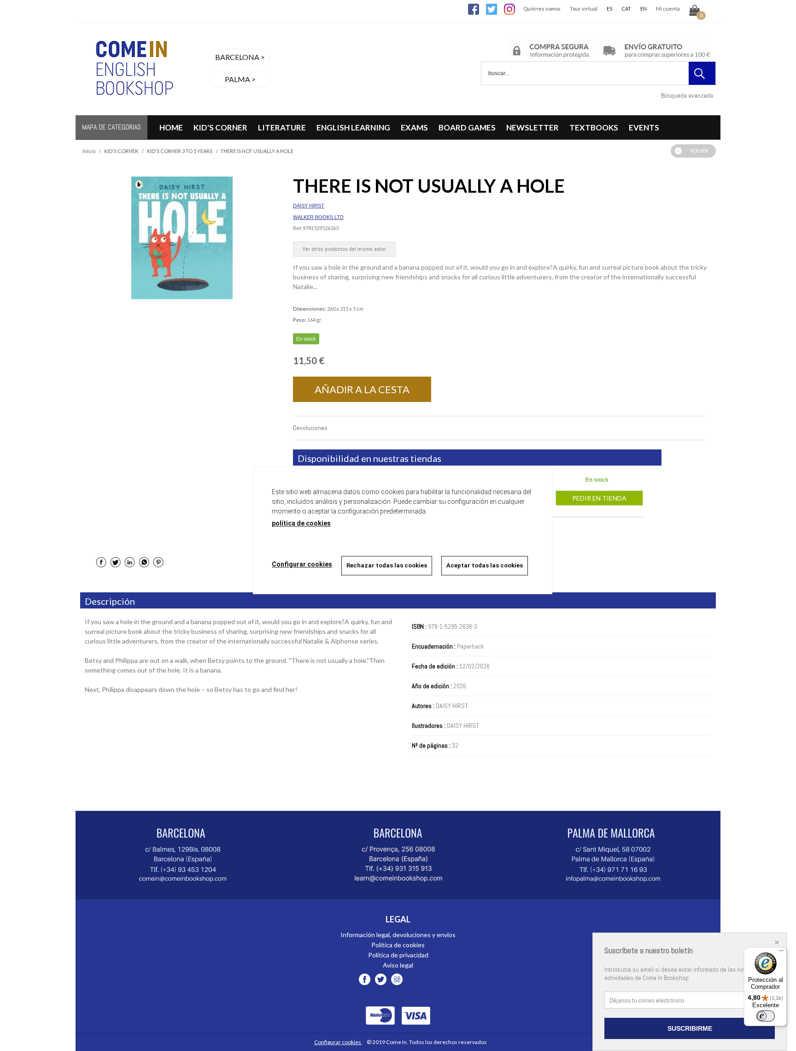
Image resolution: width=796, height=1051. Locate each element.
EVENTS (644, 127)
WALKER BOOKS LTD (318, 217)
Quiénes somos (542, 9)
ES (609, 9)
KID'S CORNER (220, 127)
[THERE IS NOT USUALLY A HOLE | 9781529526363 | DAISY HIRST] (182, 238)
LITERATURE (282, 127)
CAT (626, 9)
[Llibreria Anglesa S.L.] (133, 109)
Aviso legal (398, 965)
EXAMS (414, 127)
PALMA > (240, 79)
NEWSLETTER (532, 127)
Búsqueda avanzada (687, 95)
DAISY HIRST (308, 205)
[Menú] (781, 952)
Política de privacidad (398, 955)
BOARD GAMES (467, 127)
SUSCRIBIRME (689, 1028)
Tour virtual (583, 9)
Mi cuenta (668, 9)
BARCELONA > (240, 57)
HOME (171, 127)
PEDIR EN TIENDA (599, 498)
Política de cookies (398, 945)
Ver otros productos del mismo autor (344, 249)
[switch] (765, 1015)
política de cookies (301, 523)
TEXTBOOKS (593, 127)
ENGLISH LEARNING (353, 127)
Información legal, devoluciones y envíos (398, 935)
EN (643, 9)
